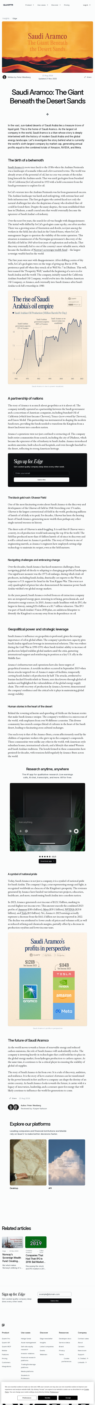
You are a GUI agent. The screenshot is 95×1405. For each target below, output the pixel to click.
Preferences (27, 1398)
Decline (47, 1398)
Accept (68, 1398)
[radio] (40, 857)
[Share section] (44, 160)
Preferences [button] (54, 1392)
